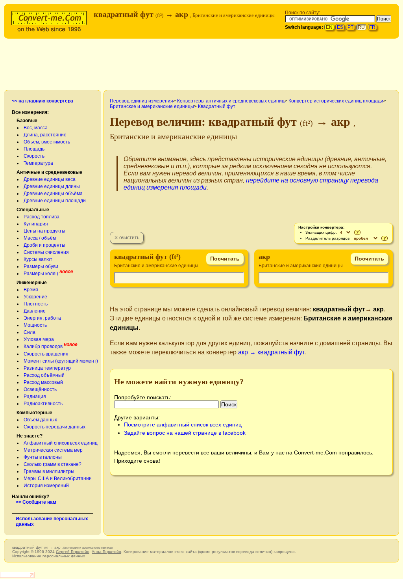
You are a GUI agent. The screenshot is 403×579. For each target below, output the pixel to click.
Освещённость (40, 389)
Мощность (35, 325)
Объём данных (40, 420)
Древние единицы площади (55, 200)
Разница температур (47, 368)
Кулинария (36, 224)
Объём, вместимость (47, 142)
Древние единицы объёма (53, 193)
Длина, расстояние (45, 135)
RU (361, 27)
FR (372, 27)
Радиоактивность (43, 403)
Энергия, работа (42, 318)
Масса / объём (40, 238)
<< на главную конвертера (42, 101)
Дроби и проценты (44, 245)
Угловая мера (39, 339)
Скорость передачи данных (54, 427)
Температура (38, 163)
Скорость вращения (46, 354)
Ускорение (35, 297)
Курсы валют (38, 259)
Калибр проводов (43, 346)
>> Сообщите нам (36, 502)
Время (31, 289)
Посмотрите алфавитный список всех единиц (183, 424)
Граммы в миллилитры (49, 471)
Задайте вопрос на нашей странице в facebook (185, 433)
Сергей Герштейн (72, 551)
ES (340, 27)
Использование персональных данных (48, 556)
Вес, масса (36, 127)
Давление (35, 311)
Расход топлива (41, 217)
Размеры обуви (41, 266)
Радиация (35, 396)
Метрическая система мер (53, 450)
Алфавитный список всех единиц (61, 443)
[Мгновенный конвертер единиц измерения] (51, 20)
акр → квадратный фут (271, 352)
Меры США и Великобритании (58, 478)
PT (350, 27)
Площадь (34, 149)
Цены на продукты (44, 231)
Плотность (36, 304)
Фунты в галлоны (43, 457)
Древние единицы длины (52, 186)
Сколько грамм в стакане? (52, 464)
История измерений (46, 485)
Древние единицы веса (50, 179)
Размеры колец (41, 273)
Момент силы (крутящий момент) (61, 361)
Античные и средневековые (49, 172)
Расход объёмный (44, 375)
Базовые (27, 120)
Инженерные (32, 282)
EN (329, 27)
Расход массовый (43, 382)
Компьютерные (34, 412)
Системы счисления (46, 252)
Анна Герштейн (106, 551)
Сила (29, 332)
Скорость (34, 156)
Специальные (33, 209)
